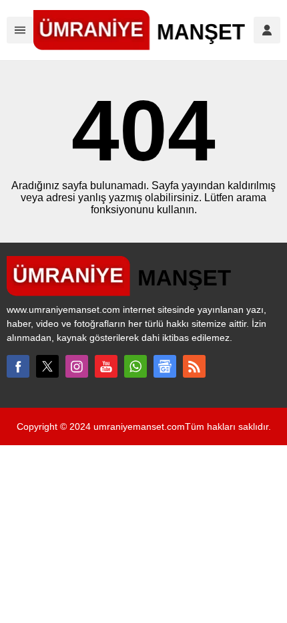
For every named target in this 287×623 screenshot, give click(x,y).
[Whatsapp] (135, 366)
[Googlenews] (165, 366)
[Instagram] (76, 366)
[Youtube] (106, 366)
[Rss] (194, 366)
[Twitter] (47, 366)
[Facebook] (18, 366)
